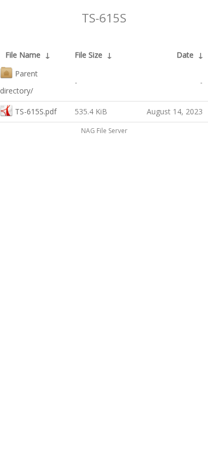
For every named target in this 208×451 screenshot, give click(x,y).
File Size (88, 55)
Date (185, 55)
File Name (23, 55)
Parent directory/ (19, 82)
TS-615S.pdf (36, 111)
